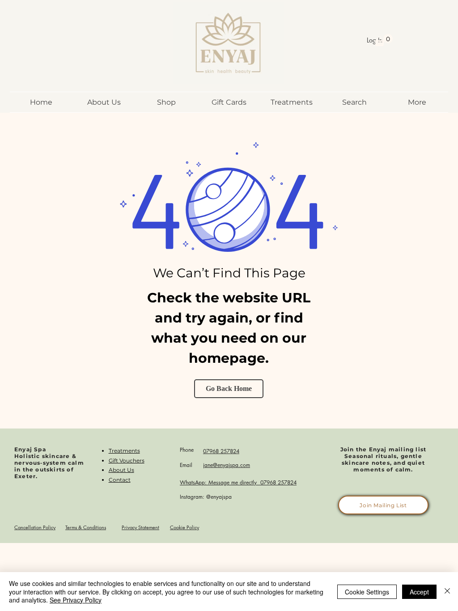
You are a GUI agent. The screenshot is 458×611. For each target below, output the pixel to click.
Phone (187, 450)
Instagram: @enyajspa (206, 497)
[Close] (447, 591)
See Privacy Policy (76, 599)
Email (186, 465)
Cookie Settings (367, 591)
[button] (383, 40)
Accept (419, 591)
